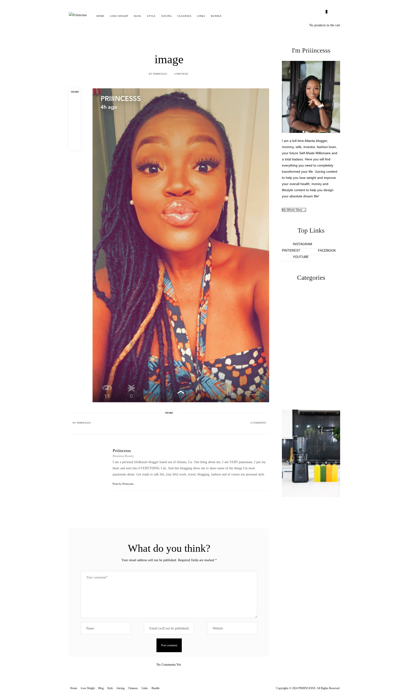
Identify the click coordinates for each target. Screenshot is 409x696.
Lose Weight (119, 16)
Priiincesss (160, 73)
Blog (137, 16)
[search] (229, 16)
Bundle (216, 16)
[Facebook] (75, 100)
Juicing (166, 16)
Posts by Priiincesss (123, 483)
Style (151, 16)
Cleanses (184, 16)
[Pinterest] (75, 122)
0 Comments (258, 422)
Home (100, 16)
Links (201, 16)
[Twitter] (75, 111)
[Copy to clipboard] (75, 144)
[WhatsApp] (75, 133)
